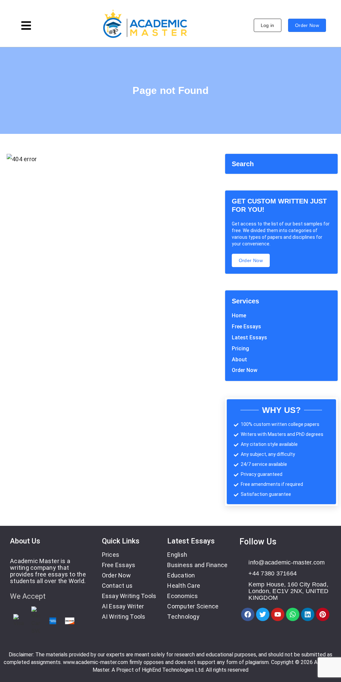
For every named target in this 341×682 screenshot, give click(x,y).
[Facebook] (247, 614)
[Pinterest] (322, 614)
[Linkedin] (307, 614)
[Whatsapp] (292, 614)
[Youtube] (277, 614)
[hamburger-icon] (26, 26)
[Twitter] (262, 614)
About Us (25, 541)
